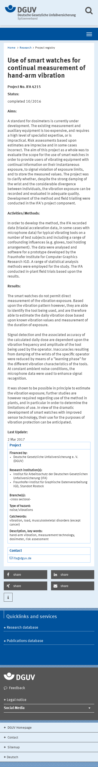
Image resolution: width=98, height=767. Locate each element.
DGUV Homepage (19, 727)
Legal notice (16, 700)
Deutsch (12, 757)
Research (26, 47)
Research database (22, 628)
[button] (25, 574)
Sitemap (13, 747)
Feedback (17, 688)
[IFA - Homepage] (41, 12)
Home (11, 47)
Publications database (25, 641)
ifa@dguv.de (22, 558)
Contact (12, 737)
